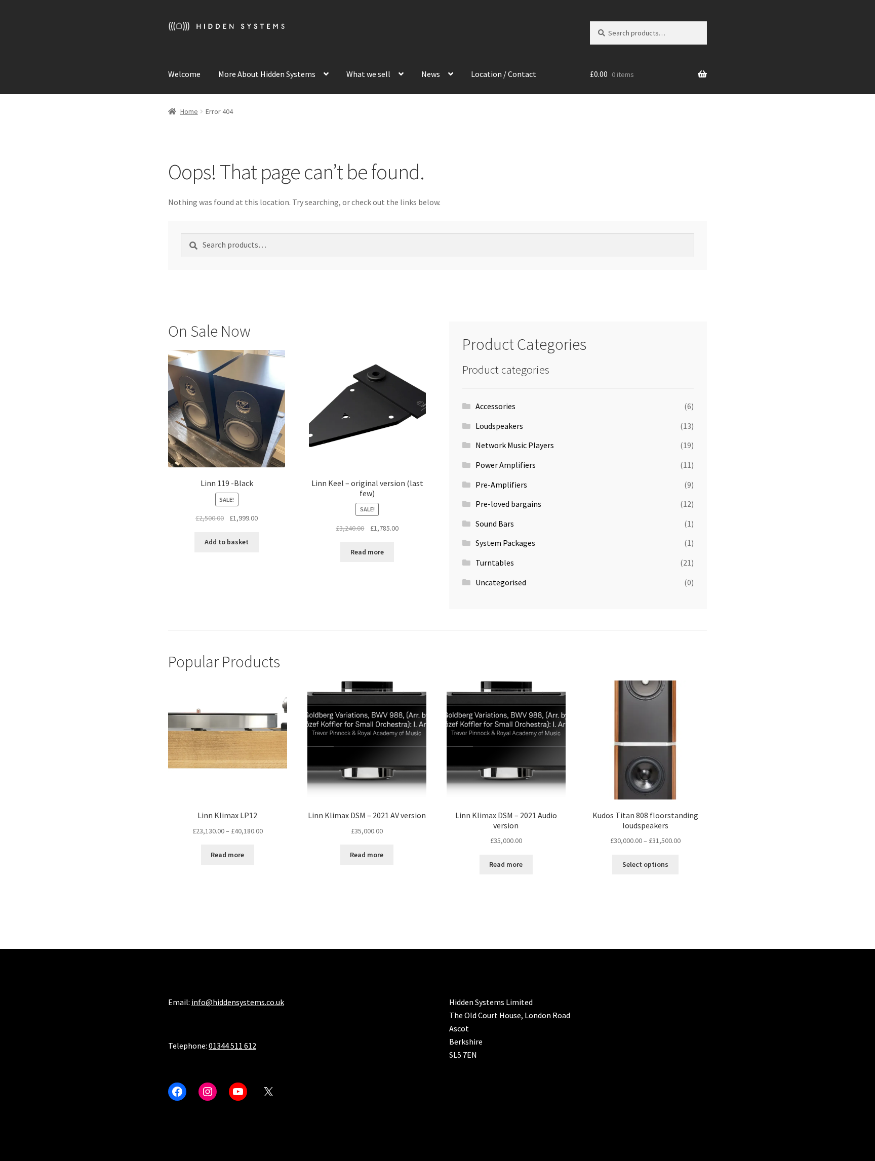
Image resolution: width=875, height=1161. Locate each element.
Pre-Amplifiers (501, 484)
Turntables (494, 562)
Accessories (495, 406)
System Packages (505, 543)
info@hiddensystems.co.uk (237, 1002)
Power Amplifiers (505, 465)
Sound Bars (494, 523)
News (430, 74)
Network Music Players (514, 445)
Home (189, 111)
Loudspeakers (499, 426)
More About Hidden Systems (266, 74)
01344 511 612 (232, 1045)
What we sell (368, 74)
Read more (367, 551)
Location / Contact (503, 74)
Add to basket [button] (227, 541)
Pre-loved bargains (508, 504)
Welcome (184, 74)
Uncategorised (500, 582)
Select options (645, 864)
